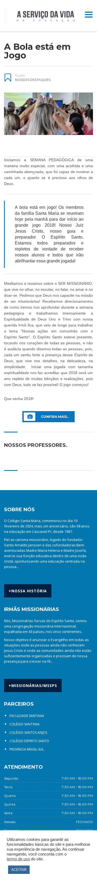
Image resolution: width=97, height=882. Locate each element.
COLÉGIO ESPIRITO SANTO (29, 741)
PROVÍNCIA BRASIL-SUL (26, 749)
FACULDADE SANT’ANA (26, 715)
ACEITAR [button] (18, 870)
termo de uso (18, 859)
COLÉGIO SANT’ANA (24, 724)
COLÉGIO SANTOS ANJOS (28, 732)
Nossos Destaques (32, 80)
